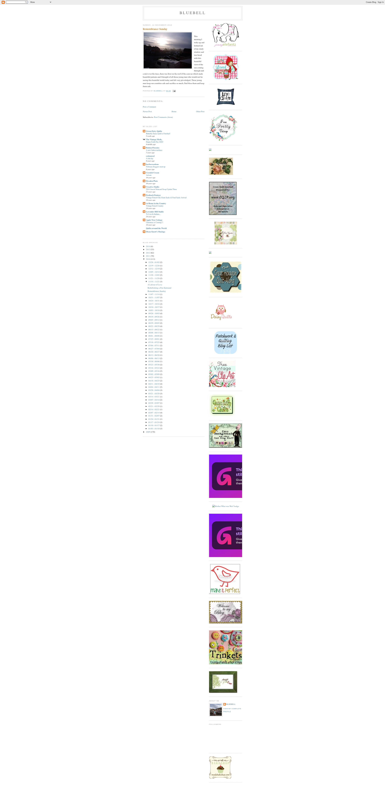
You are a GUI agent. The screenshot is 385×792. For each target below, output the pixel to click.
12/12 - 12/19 (154, 268)
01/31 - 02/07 (154, 415)
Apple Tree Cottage (154, 219)
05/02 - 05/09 (154, 374)
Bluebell (231, 704)
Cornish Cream (152, 172)
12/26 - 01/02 (154, 262)
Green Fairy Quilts (154, 131)
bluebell (193, 12)
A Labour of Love (155, 284)
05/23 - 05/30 (154, 364)
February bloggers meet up (155, 166)
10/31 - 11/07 (154, 297)
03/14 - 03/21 (154, 396)
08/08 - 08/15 (154, 332)
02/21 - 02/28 (154, 406)
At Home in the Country (156, 203)
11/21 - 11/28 (154, 278)
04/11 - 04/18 (154, 383)
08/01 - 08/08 (154, 335)
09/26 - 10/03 (154, 313)
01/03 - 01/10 (154, 428)
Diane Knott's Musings (155, 231)
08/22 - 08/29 (154, 326)
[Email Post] (174, 91)
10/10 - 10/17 (154, 307)
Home (174, 111)
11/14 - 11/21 (154, 281)
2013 (148, 249)
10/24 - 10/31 (154, 300)
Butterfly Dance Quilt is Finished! (158, 133)
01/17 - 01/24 (154, 422)
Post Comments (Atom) (163, 117)
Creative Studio (152, 186)
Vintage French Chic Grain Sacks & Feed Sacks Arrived (166, 197)
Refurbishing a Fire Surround (159, 287)
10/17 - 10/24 (154, 304)
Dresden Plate (152, 180)
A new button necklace (154, 150)
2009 (148, 431)
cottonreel (150, 155)
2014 (148, 246)
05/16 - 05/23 (154, 367)
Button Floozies (152, 147)
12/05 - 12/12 (154, 271)
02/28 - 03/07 (154, 403)
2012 (148, 252)
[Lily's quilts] (225, 105)
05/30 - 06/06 (154, 361)
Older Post (200, 111)
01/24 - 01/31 (154, 419)
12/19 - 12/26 (154, 265)
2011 (148, 256)
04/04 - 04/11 (154, 387)
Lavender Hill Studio (155, 211)
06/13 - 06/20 (154, 355)
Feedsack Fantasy (153, 195)
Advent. (149, 175)
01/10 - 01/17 (154, 425)
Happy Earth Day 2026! (154, 142)
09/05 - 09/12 (154, 319)
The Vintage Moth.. (154, 139)
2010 (148, 259)
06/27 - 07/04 (154, 348)
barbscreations (152, 164)
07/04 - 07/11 (154, 345)
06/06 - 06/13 (154, 358)
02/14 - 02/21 (154, 409)
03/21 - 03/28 (154, 393)
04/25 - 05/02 (154, 377)
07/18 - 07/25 (154, 342)
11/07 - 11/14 (154, 294)
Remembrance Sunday (157, 291)
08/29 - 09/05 (154, 323)
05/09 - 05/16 (154, 371)
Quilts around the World (156, 228)
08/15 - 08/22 (154, 329)
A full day (149, 158)
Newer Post (147, 111)
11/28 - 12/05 (154, 275)
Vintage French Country (154, 206)
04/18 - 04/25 (154, 380)
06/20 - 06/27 (154, 351)
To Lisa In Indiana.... (153, 214)
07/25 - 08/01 (154, 339)
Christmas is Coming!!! (154, 222)
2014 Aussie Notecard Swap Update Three (161, 189)
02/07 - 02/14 (154, 412)
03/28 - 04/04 (154, 390)
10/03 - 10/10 (154, 310)
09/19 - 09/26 (154, 316)
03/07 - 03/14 (154, 399)
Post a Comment (149, 106)
